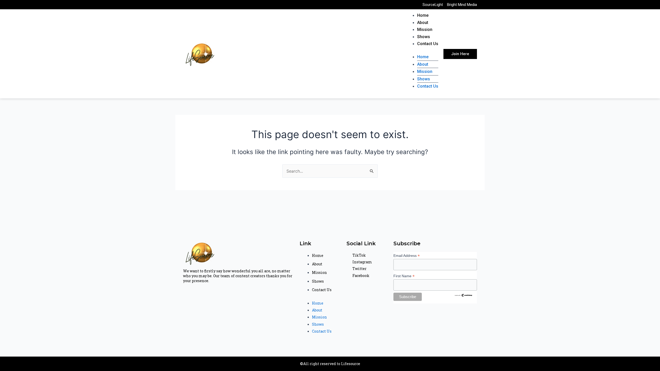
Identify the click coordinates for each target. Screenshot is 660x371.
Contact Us (427, 43)
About (422, 22)
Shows (423, 36)
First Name (404, 276)
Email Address (406, 255)
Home (422, 15)
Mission (424, 29)
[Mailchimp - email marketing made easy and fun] (463, 295)
